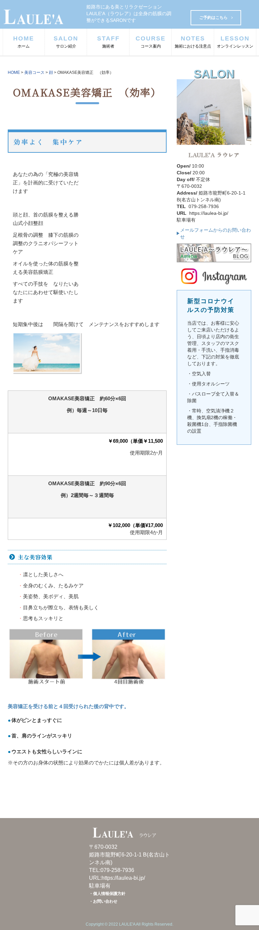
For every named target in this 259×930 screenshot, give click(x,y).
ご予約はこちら (213, 17)
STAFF (108, 42)
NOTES (193, 42)
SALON (66, 42)
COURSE (151, 42)
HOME (23, 42)
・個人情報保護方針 (107, 893)
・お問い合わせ (103, 901)
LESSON (235, 42)
